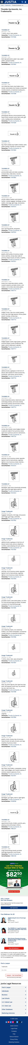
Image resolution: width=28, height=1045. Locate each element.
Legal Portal (14, 1028)
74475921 (13, 261)
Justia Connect (14, 1025)
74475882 (13, 177)
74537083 (13, 549)
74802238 (13, 856)
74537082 (13, 520)
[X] (19, 1022)
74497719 (13, 407)
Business (4, 995)
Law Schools (6, 998)
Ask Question (14, 907)
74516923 (13, 493)
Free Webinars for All (7, 914)
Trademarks (8, 5)
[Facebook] (11, 1022)
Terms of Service (14, 1036)
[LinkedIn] (6, 1022)
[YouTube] (8, 1022)
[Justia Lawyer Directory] (21, 1022)
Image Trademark (6, 511)
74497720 (13, 436)
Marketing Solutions (8, 1013)
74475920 (13, 232)
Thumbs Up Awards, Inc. (15, 35)
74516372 (13, 465)
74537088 (13, 692)
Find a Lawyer (5, 963)
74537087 (13, 662)
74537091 (13, 775)
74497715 (13, 290)
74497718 (13, 378)
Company (14, 1031)
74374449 (13, 123)
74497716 (13, 320)
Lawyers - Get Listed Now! (14, 975)
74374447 (13, 64)
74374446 (13, 37)
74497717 (13, 349)
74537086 (13, 637)
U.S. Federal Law (7, 1002)
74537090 (13, 746)
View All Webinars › (14, 948)
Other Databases (7, 1009)
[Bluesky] (17, 1022)
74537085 (13, 608)
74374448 (13, 93)
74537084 (13, 578)
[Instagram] (13, 1022)
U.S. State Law (6, 1006)
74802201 (13, 828)
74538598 (13, 801)
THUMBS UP (5, 30)
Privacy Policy (14, 1039)
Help (14, 1034)
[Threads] (15, 1022)
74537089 (13, 717)
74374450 (13, 150)
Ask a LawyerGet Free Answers (6, 899)
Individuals (5, 991)
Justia (2, 5)
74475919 (13, 206)
